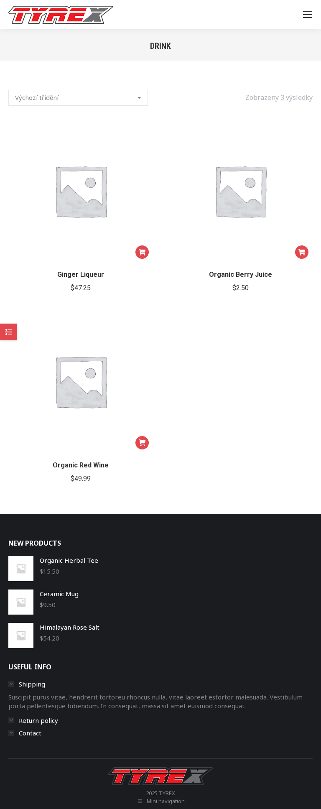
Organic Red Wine (81, 465)
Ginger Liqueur (80, 274)
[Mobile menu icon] (308, 15)
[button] (142, 252)
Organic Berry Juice (240, 274)
